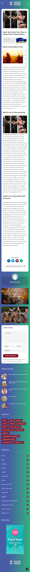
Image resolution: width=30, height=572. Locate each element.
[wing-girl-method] (15, 43)
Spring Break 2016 (14, 71)
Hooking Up (21, 423)
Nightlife (5, 433)
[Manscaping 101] (4, 399)
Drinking (18, 420)
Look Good (19, 430)
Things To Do (19, 442)
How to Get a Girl (15, 426)
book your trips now (12, 86)
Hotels (4, 426)
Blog (11, 420)
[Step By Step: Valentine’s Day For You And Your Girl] (4, 384)
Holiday (12, 423)
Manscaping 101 (13, 396)
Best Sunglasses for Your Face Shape (18, 374)
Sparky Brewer (15, 282)
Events (5, 423)
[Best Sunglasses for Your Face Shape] (4, 377)
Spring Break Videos (9, 439)
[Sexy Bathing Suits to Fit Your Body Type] (4, 391)
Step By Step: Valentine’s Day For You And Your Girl (18, 382)
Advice (5, 420)
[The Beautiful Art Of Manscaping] (4, 406)
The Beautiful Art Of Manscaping (17, 403)
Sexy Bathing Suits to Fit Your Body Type (18, 389)
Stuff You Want (7, 442)
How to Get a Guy (8, 430)
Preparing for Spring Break (11, 436)
